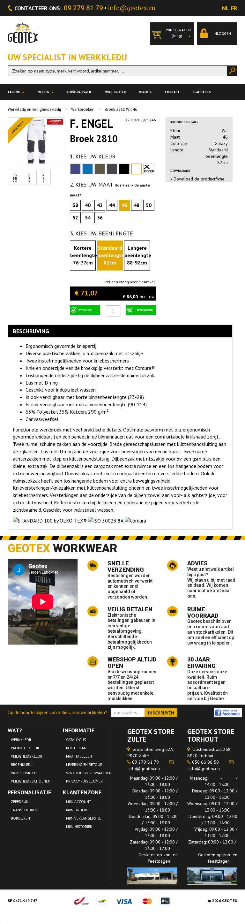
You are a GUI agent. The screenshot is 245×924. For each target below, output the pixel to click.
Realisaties (202, 92)
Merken (44, 92)
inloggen (221, 33)
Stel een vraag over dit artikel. (129, 281)
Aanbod (14, 92)
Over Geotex (115, 92)
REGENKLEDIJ (22, 764)
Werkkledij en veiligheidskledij (34, 109)
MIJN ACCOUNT (78, 801)
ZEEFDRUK (19, 801)
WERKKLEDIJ (21, 739)
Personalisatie (79, 92)
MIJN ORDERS (77, 809)
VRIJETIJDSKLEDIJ (25, 772)
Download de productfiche (199, 179)
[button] (172, 33)
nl (225, 8)
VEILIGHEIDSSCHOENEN (30, 781)
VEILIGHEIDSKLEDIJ (26, 756)
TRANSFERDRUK (24, 809)
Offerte (145, 92)
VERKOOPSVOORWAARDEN (89, 772)
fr (234, 8)
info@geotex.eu (131, 8)
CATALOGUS (76, 739)
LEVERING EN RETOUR (84, 764)
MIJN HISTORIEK (79, 826)
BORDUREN (20, 818)
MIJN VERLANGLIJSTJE (83, 818)
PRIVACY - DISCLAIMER (84, 781)
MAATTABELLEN (79, 756)
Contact (172, 92)
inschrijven (161, 713)
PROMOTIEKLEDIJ (25, 747)
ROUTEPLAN (76, 747)
